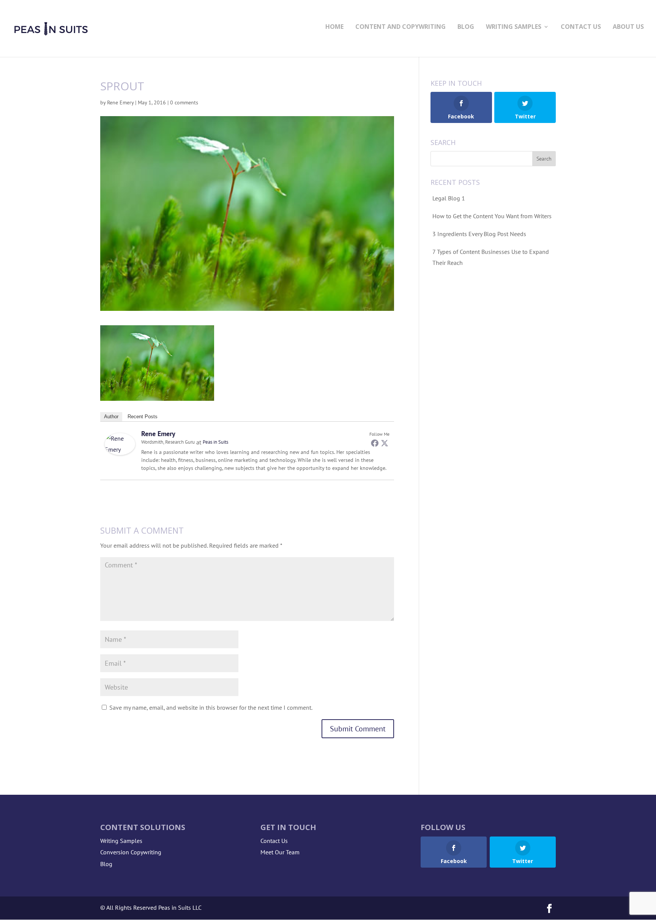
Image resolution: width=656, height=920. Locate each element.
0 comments (184, 102)
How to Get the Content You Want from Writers (492, 216)
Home (334, 27)
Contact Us (581, 27)
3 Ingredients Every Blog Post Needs (479, 234)
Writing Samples (513, 27)
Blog (465, 27)
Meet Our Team (280, 852)
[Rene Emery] (120, 449)
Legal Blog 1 (448, 198)
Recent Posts (143, 416)
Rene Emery (120, 102)
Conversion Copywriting (130, 852)
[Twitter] (384, 442)
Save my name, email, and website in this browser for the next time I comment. (210, 707)
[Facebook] (374, 442)
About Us (628, 27)
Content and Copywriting (400, 27)
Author (111, 416)
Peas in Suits (215, 442)
